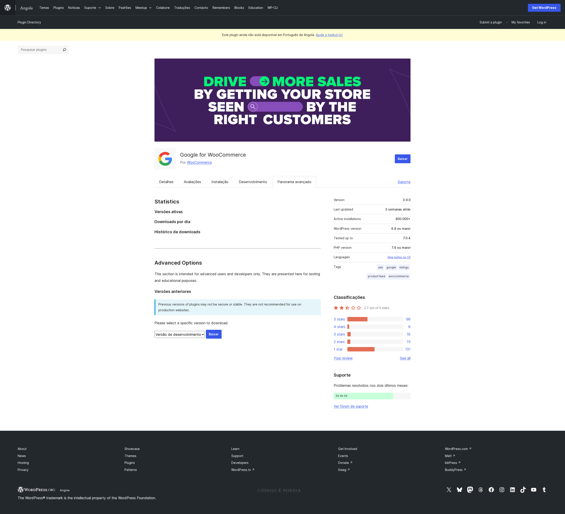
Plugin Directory (29, 22)
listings (404, 267)
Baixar (403, 159)
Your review (343, 358)
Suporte (404, 182)
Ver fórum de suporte (351, 406)
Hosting (23, 463)
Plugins (129, 463)
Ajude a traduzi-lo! (329, 35)
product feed (376, 276)
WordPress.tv (243, 470)
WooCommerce (199, 162)
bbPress (453, 463)
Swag (344, 470)
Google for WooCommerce (213, 155)
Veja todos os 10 (399, 257)
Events (343, 456)
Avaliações (192, 182)
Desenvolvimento (253, 182)
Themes (130, 456)
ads (380, 267)
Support (237, 456)
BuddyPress (455, 470)
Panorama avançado (294, 182)
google (391, 267)
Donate (345, 463)
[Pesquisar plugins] (64, 49)
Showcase (132, 449)
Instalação (219, 182)
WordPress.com (458, 449)
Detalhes (166, 182)
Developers (240, 463)
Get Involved (347, 449)
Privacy (23, 470)
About (22, 449)
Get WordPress (544, 7)
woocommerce (399, 276)
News (22, 456)
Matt (450, 456)
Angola (65, 490)
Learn (235, 449)
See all (405, 358)
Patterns (130, 470)
